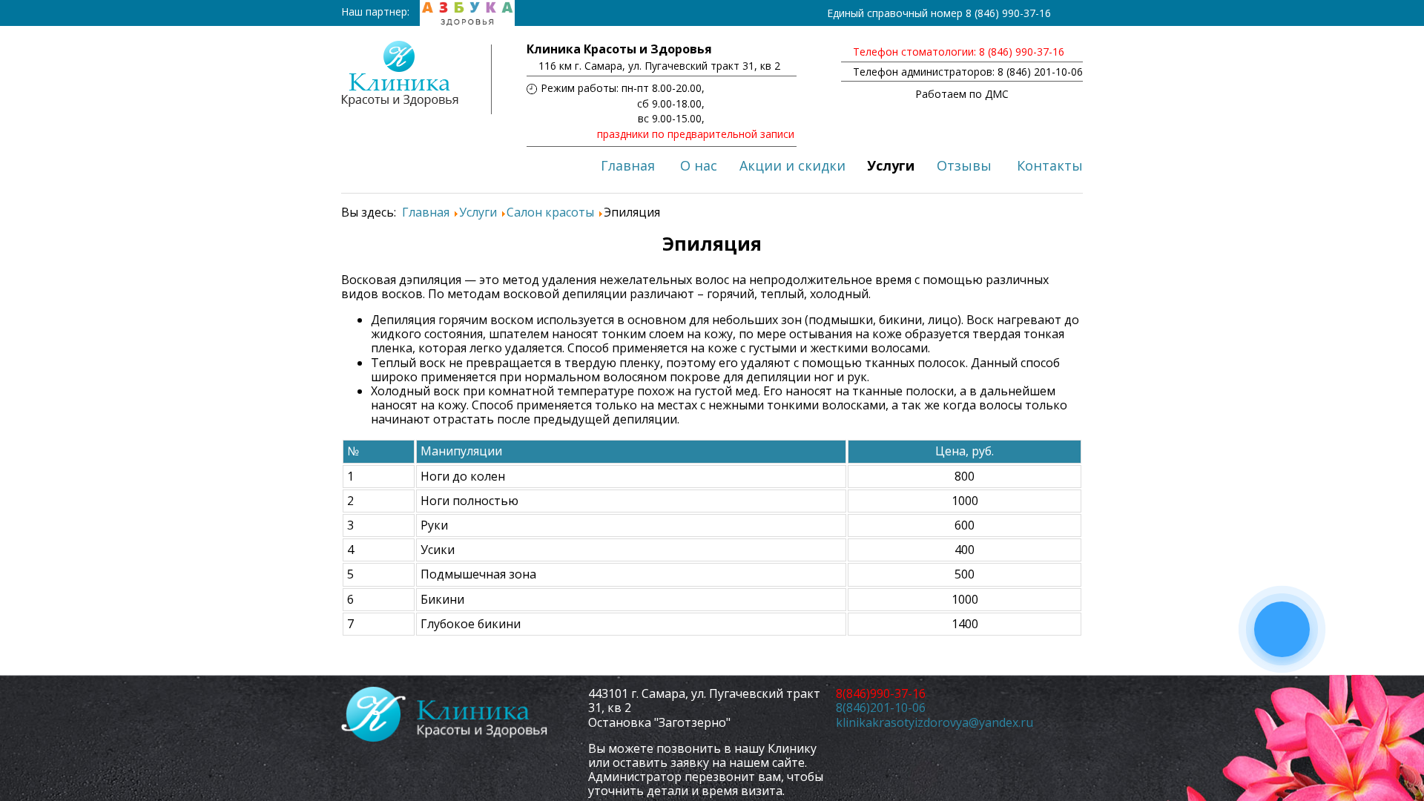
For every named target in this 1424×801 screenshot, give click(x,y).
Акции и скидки (792, 165)
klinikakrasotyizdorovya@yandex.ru (934, 722)
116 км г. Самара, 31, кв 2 (659, 66)
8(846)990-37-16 (881, 693)
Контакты (1050, 165)
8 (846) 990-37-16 (1008, 13)
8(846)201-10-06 (881, 707)
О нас (698, 165)
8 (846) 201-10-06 (1040, 72)
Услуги (890, 165)
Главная (628, 165)
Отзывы (964, 165)
